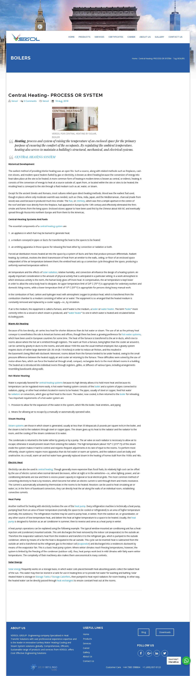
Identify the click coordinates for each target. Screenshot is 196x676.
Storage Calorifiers (61, 576)
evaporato (83, 543)
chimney (81, 200)
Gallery (159, 37)
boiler (95, 309)
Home (71, 37)
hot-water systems (131, 334)
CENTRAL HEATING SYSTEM (35, 157)
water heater (107, 309)
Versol (14, 101)
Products (84, 37)
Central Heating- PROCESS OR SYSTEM (155, 58)
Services (99, 37)
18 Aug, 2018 (61, 101)
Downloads (165, 632)
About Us (145, 37)
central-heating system (51, 226)
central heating (45, 469)
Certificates (116, 37)
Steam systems (16, 425)
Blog (143, 632)
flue (71, 200)
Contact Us (176, 37)
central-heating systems (51, 382)
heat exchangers (65, 580)
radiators (15, 394)
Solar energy (14, 569)
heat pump (80, 506)
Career (131, 37)
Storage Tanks (43, 576)
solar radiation (49, 272)
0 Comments (30, 101)
